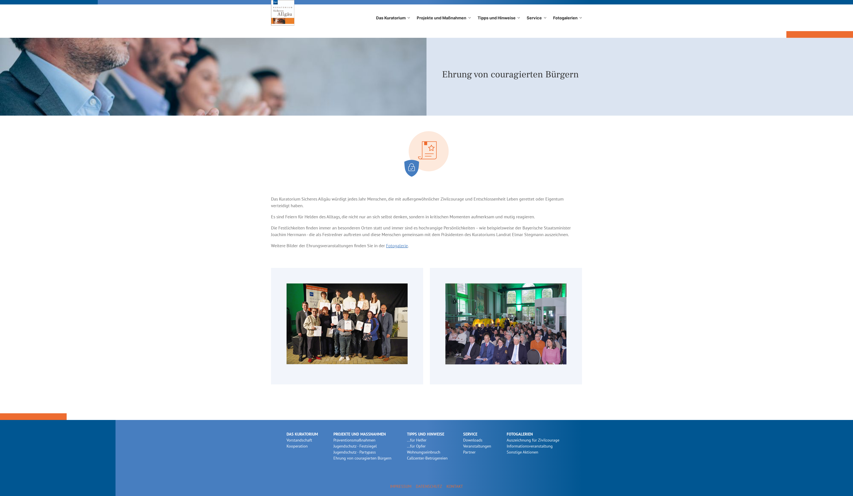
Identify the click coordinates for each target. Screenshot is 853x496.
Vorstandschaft (299, 440)
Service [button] (534, 18)
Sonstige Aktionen (522, 452)
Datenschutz (429, 486)
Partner (469, 452)
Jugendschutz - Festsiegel (355, 446)
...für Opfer (416, 446)
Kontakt (454, 486)
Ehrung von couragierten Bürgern (362, 458)
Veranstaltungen (477, 446)
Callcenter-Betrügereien (427, 458)
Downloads (472, 440)
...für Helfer (416, 440)
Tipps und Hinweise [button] (497, 18)
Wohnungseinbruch (423, 452)
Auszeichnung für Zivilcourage (533, 440)
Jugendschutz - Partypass (354, 452)
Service (470, 434)
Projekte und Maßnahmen (359, 434)
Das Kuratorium (302, 434)
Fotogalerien (520, 434)
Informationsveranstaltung (530, 446)
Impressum (400, 486)
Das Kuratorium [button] (391, 18)
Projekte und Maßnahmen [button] (441, 18)
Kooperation (297, 446)
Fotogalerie (397, 246)
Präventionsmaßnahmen (354, 440)
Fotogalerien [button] (565, 18)
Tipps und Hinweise (425, 434)
